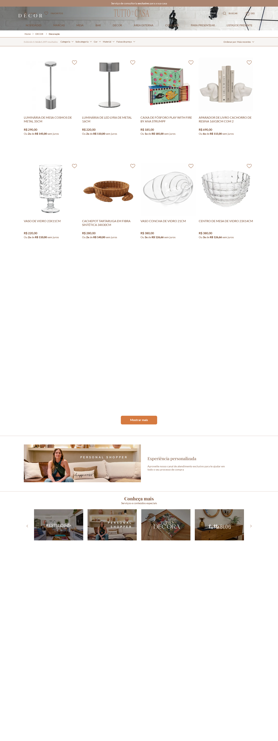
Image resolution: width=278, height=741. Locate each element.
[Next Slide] (251, 556)
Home (28, 63)
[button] (67, 71)
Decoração (54, 63)
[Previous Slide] (27, 556)
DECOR (39, 63)
